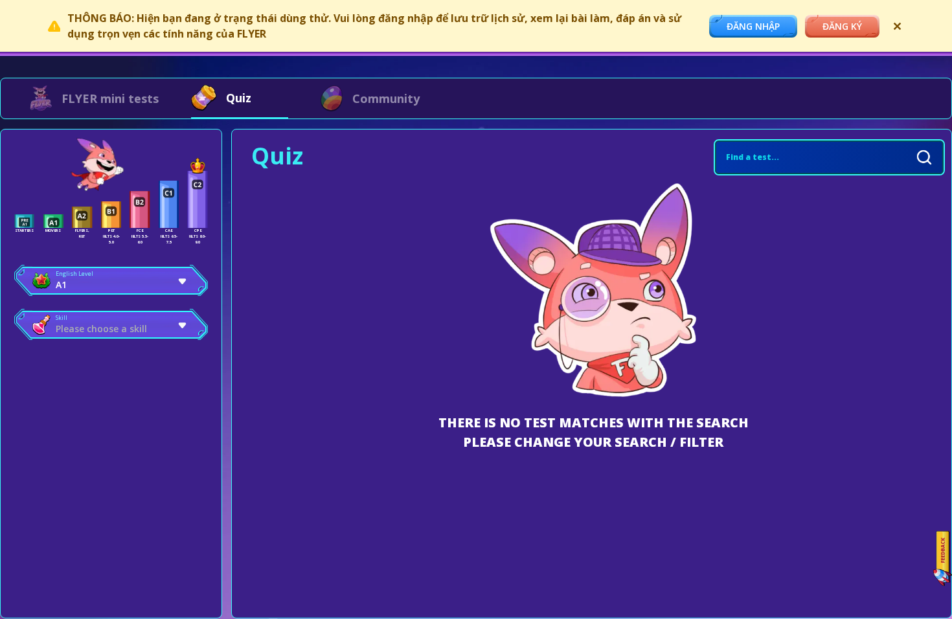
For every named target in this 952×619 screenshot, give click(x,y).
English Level (74, 273)
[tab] (94, 98)
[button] (111, 280)
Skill (61, 317)
